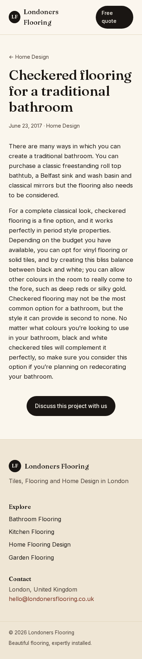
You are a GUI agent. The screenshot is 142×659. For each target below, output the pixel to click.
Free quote (109, 17)
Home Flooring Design (40, 544)
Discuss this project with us (71, 406)
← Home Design (29, 57)
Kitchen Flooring (31, 531)
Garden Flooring (31, 557)
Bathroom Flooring (35, 519)
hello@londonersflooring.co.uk (51, 598)
